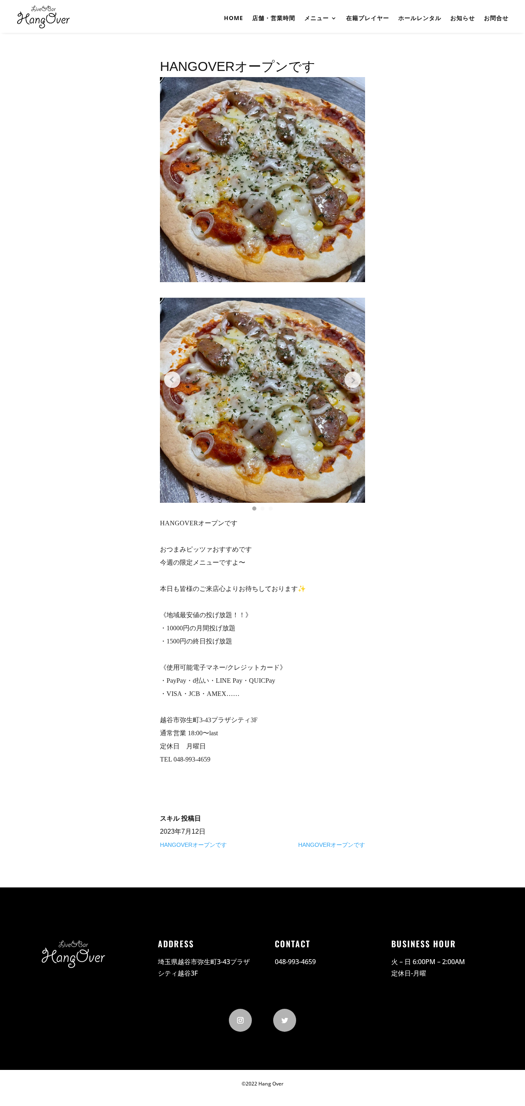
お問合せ (496, 18)
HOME (233, 18)
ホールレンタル (419, 18)
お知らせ (462, 18)
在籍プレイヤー (367, 18)
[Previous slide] (172, 380)
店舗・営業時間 (273, 18)
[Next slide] (353, 380)
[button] (254, 508)
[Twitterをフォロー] (284, 1020)
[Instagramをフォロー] (240, 1020)
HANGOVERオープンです (193, 844)
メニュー (316, 18)
